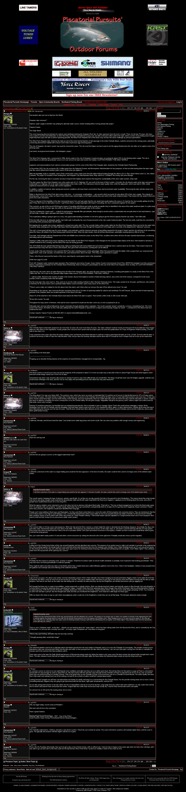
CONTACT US (100, 785)
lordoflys (174, 175)
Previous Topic (11, 761)
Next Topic (31, 761)
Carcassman (8, 421)
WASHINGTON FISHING (38, 785)
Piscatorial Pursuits (163, 142)
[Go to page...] (155, 108)
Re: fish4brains (32, 370)
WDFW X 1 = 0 (9, 438)
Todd (159, 185)
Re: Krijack (31, 487)
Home (159, 123)
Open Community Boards (49, 102)
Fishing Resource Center (128, 780)
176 (128, 108)
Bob (12, 765)
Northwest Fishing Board (72, 102)
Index (23, 761)
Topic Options (9, 108)
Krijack (6, 472)
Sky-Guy (31, 765)
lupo (167, 148)
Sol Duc (160, 189)
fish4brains (8, 353)
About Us (160, 133)
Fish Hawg (161, 148)
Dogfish (160, 199)
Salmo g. (7, 328)
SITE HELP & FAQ (166, 785)
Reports (160, 128)
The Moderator (39, 765)
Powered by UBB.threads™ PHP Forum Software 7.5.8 (93, 790)
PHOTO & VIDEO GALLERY (128, 785)
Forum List (80, 105)
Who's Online (162, 162)
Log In (179, 102)
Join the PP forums (21, 776)
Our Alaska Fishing (164, 126)
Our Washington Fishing (165, 124)
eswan (6, 546)
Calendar (92, 105)
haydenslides (169, 177)
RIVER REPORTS (51, 785)
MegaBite (160, 177)
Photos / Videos (162, 136)
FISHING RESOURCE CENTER (74, 785)
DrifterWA (7, 610)
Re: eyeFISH (32, 325)
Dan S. (159, 187)
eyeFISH (160, 195)
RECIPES (157, 785)
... (125, 108)
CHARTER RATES (89, 785)
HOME (16, 785)
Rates (159, 129)
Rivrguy (7, 114)
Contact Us (161, 131)
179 (138, 108)
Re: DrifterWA (32, 645)
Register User (69, 105)
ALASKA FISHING (24, 785)
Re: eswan (31, 608)
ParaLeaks (161, 200)
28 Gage (7, 705)
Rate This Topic (24, 108)
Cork (159, 175)
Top (5, 322)
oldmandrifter (166, 175)
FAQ (120, 105)
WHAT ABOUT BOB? (112, 785)
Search (114, 105)
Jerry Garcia (18, 765)
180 (141, 108)
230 (150, 108)
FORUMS (61, 785)
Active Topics (103, 105)
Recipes (160, 135)
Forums (34, 102)
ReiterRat (25, 765)
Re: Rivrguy (31, 669)
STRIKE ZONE (162, 197)
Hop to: (114, 766)
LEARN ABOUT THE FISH (146, 785)
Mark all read (30, 769)
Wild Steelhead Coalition (59, 780)
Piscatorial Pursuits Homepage (16, 102)
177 (131, 108)
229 (147, 108)
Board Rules (21, 769)
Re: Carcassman (37, 111)
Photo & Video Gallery (87, 778)
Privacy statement (10, 769)
